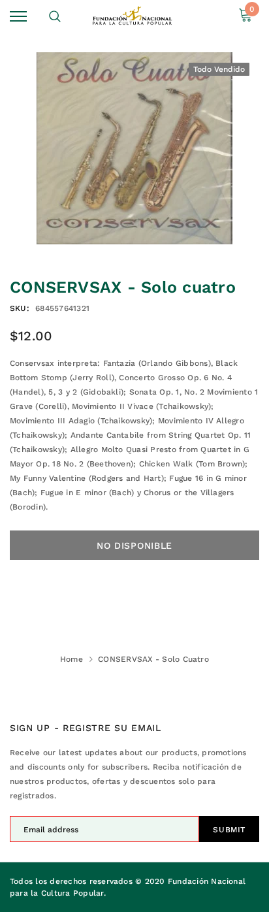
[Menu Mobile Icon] (18, 16)
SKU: (19, 308)
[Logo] (132, 16)
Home (71, 659)
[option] (134, 148)
